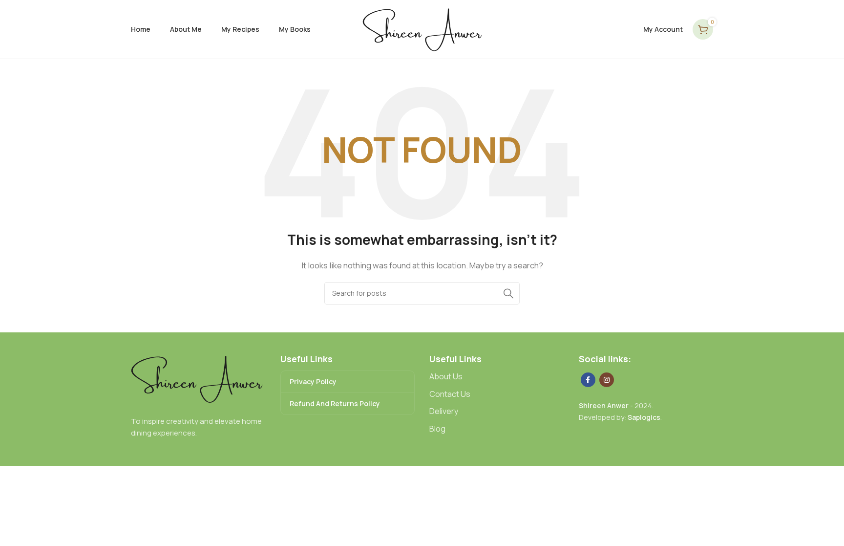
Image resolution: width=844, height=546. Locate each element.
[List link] (496, 377)
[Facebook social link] (588, 379)
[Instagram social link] (606, 379)
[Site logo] (422, 28)
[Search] (508, 293)
